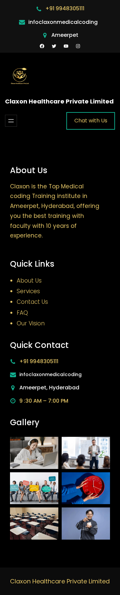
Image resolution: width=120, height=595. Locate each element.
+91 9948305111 (64, 8)
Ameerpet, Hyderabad (49, 387)
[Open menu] (11, 121)
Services (28, 291)
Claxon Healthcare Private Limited (59, 101)
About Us (29, 281)
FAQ (22, 313)
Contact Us (32, 302)
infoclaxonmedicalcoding (63, 22)
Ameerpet (64, 35)
